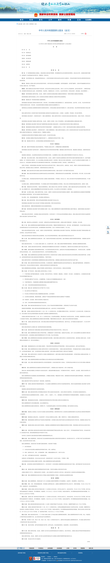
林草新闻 (31, 24)
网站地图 (43, 556)
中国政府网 (31, 548)
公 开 (50, 20)
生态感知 (88, 20)
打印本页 (73, 33)
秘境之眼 (91, 548)
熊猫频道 (83, 548)
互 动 (79, 20)
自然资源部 (50, 548)
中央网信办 (40, 548)
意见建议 (49, 556)
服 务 (59, 20)
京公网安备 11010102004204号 (64, 560)
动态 (36, 24)
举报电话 (55, 556)
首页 (24, 24)
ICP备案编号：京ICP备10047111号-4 (48, 560)
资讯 (27, 24)
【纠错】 (88, 541)
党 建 (69, 20)
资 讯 (40, 20)
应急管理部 (59, 548)
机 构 (31, 20)
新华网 (74, 548)
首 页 (21, 20)
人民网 (67, 548)
